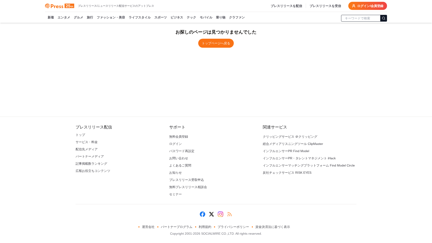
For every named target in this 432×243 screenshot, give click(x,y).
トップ (80, 135)
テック (191, 17)
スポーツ (160, 17)
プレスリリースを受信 (325, 6)
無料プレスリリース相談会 (188, 187)
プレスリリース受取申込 (186, 180)
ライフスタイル (140, 17)
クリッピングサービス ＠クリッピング (290, 136)
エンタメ (64, 17)
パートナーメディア (90, 156)
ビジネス (177, 17)
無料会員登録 (178, 136)
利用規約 (205, 227)
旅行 (90, 17)
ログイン (175, 144)
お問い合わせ (178, 158)
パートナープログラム (176, 227)
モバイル (206, 17)
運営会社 (148, 227)
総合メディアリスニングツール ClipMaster (293, 144)
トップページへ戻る (216, 43)
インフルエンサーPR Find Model (286, 151)
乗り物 (220, 17)
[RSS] (229, 214)
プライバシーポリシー (233, 227)
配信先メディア (87, 149)
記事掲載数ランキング (91, 163)
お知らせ (175, 172)
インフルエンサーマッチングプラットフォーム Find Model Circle (309, 165)
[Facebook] (202, 214)
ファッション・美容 (111, 17)
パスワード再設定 (181, 151)
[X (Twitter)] (211, 214)
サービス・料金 (87, 142)
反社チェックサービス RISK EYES (287, 172)
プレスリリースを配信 (286, 6)
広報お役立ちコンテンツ (93, 171)
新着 (51, 17)
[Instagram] (220, 214)
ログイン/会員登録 (370, 6)
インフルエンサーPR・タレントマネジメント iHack (299, 158)
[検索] (383, 18)
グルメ (78, 17)
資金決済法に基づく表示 (272, 227)
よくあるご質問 (180, 165)
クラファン (237, 17)
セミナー (175, 194)
